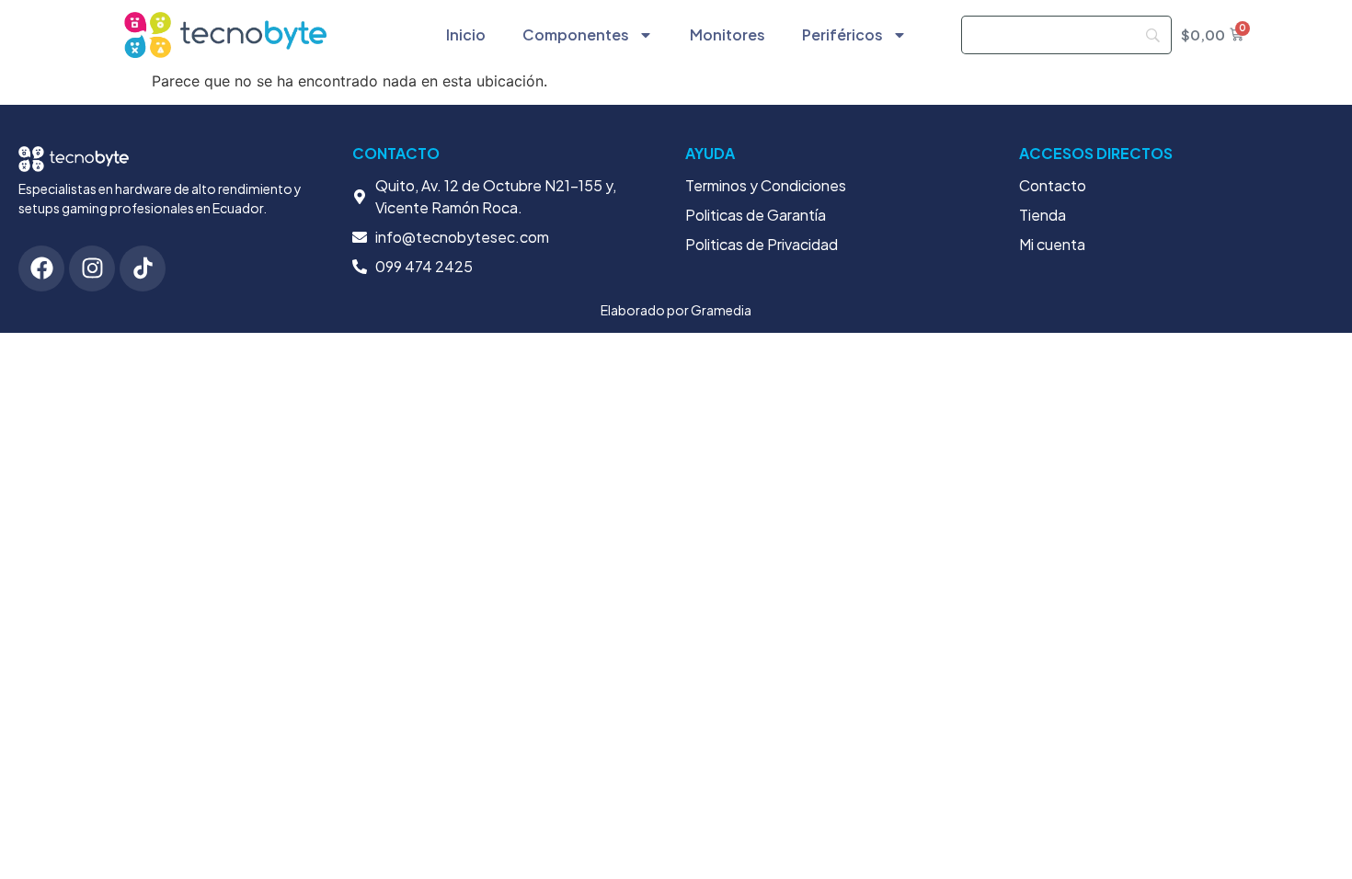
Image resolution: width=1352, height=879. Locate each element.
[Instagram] (92, 268)
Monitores (727, 34)
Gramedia (721, 310)
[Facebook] (41, 268)
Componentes (575, 34)
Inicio (466, 34)
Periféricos (842, 34)
